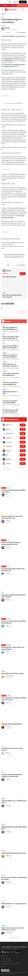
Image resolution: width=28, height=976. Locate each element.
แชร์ (8, 32)
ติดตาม (22, 273)
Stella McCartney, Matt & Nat (12, 216)
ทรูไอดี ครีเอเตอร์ (22, 6)
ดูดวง (13, 6)
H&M (19, 216)
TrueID (4, 2)
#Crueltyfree (7, 64)
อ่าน (4, 6)
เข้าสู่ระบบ (22, 2)
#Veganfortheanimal (10, 66)
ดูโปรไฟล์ (4, 274)
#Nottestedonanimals (18, 64)
